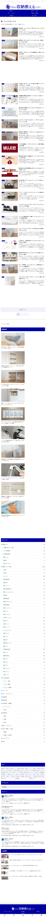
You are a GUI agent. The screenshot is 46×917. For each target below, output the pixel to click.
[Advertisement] (23, 71)
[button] (44, 324)
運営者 (38, 911)
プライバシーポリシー (8, 911)
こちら (23, 24)
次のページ (23, 309)
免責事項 (23, 911)
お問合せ (23, 913)
